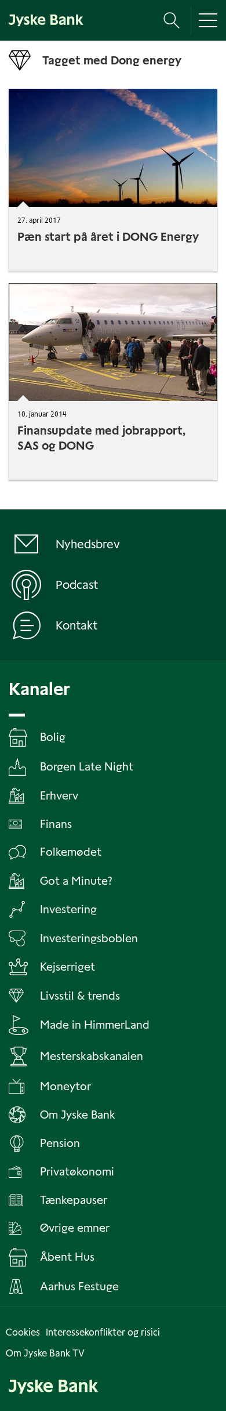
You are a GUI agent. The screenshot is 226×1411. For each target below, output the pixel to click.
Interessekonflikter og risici (103, 1332)
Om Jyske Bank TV (45, 1353)
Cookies (23, 1332)
